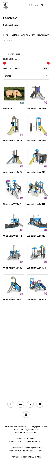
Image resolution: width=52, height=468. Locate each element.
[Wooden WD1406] (14, 157)
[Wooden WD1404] (14, 126)
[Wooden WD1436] (38, 253)
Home (5, 35)
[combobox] (12, 25)
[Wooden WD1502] (14, 285)
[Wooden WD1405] (38, 126)
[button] (47, 5)
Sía (45, 68)
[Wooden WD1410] (38, 157)
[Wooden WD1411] (14, 189)
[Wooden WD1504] (38, 285)
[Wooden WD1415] (38, 221)
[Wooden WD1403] (38, 94)
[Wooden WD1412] (38, 189)
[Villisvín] (14, 94)
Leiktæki (15, 35)
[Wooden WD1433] (14, 253)
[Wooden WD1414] (14, 221)
